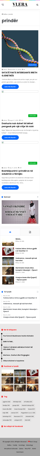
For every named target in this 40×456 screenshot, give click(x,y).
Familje (15, 445)
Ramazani (18, 416)
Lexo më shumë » (10, 86)
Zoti (27, 420)
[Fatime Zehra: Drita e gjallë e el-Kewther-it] (8, 252)
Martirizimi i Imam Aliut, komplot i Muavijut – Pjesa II (26, 269)
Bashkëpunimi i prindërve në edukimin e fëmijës (17, 172)
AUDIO (34, 448)
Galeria (21, 448)
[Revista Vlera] (20, 5)
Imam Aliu (7, 409)
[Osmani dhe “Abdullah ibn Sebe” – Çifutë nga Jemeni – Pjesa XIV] (32, 380)
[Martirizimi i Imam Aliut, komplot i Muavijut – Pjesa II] (8, 271)
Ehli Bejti (17, 401)
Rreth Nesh (20, 452)
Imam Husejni (19, 409)
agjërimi (6, 401)
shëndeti (30, 416)
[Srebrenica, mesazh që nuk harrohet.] (8, 261)
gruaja (16, 405)
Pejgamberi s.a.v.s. (28, 413)
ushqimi (18, 420)
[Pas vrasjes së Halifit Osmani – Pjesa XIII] (7, 388)
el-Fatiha (28, 401)
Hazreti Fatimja (28, 405)
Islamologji (29, 445)
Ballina (5, 14)
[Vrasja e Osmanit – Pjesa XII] (20, 388)
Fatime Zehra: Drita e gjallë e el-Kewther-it (26, 250)
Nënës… (18, 239)
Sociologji (22, 445)
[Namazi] (20, 223)
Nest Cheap (33, 441)
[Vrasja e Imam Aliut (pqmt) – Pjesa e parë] (8, 280)
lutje (5, 413)
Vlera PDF (28, 448)
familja (6, 405)
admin (5, 69)
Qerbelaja (7, 416)
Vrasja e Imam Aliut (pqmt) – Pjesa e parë (26, 278)
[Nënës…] (8, 242)
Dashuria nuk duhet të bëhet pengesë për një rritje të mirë (18, 125)
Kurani (31, 409)
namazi (14, 413)
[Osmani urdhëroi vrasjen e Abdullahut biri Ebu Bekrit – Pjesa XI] (32, 388)
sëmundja (7, 420)
